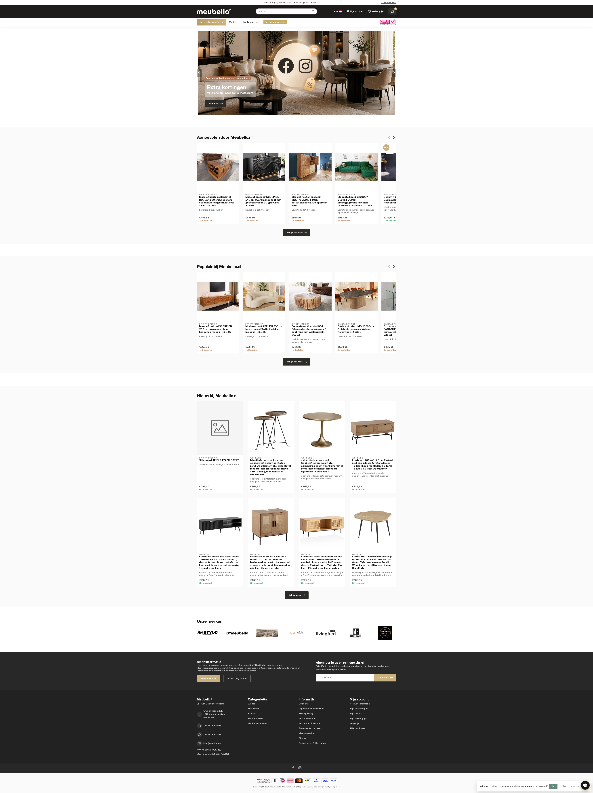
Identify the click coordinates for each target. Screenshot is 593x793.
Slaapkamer (254, 708)
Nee (564, 786)
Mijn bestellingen (359, 708)
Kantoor (252, 713)
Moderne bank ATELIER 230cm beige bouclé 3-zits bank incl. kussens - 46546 (263, 329)
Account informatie (360, 703)
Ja (553, 786)
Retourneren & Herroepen (312, 743)
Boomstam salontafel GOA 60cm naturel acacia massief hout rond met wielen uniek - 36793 (309, 330)
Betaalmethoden (307, 718)
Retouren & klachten (310, 728)
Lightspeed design (315, 786)
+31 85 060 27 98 (212, 725)
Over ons (303, 703)
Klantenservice (388, 2)
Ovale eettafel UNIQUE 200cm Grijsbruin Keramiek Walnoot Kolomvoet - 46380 (356, 329)
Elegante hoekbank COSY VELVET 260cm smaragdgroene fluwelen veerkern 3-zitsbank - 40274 (355, 201)
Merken (233, 22)
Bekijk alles (295, 595)
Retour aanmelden (275, 22)
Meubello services (257, 723)
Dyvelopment (333, 786)
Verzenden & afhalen (310, 723)
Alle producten (358, 728)
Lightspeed (299, 786)
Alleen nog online (236, 678)
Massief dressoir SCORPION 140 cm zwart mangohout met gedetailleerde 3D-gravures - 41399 (263, 201)
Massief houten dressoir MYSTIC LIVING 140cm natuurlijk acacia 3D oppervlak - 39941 (310, 201)
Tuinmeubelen (255, 718)
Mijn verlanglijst (358, 718)
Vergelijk (354, 723)
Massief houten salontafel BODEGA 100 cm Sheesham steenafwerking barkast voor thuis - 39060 (216, 201)
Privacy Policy (306, 713)
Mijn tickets (356, 713)
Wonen (252, 703)
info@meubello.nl (212, 743)
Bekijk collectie (295, 232)
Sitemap (303, 738)
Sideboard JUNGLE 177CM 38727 (219, 460)
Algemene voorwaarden (311, 708)
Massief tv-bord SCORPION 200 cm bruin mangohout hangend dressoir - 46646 (215, 329)
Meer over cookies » (579, 786)
